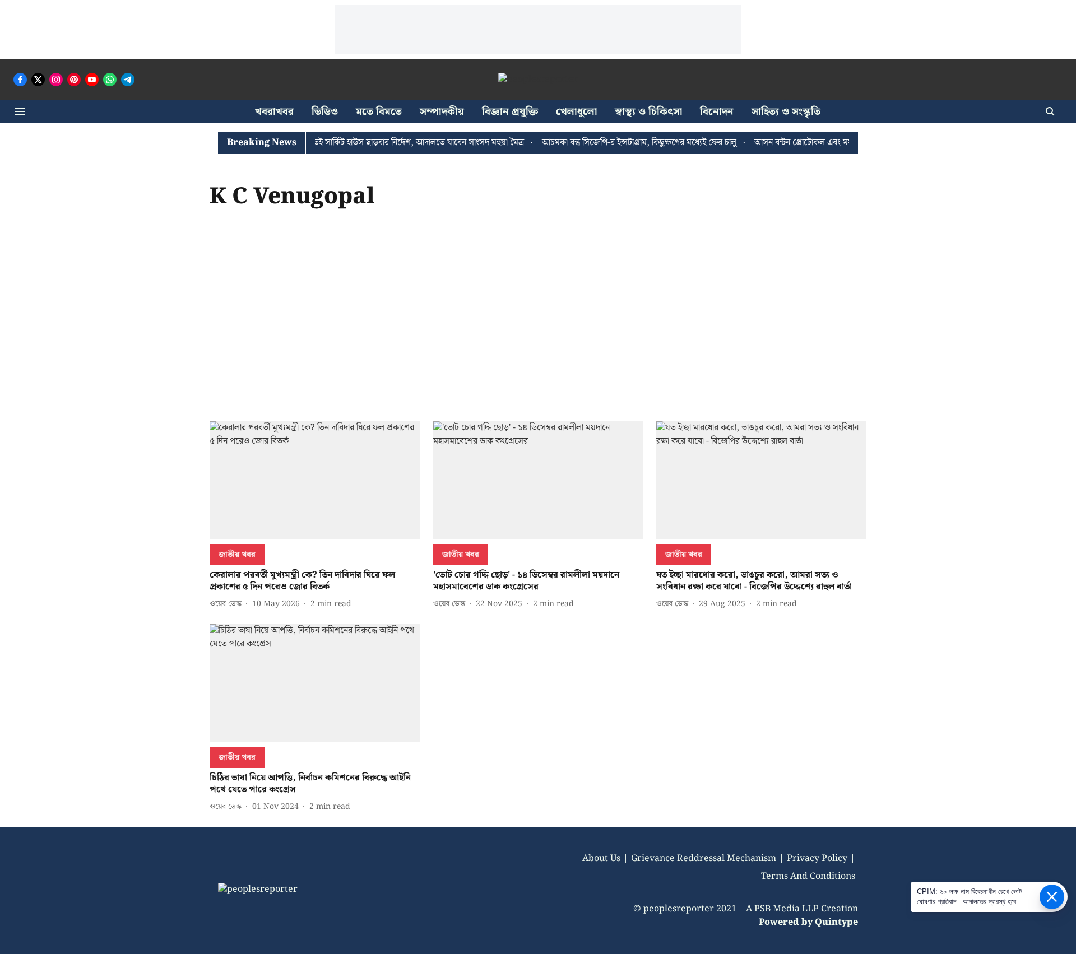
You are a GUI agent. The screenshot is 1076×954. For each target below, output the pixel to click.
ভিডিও (325, 111)
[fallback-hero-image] (315, 480)
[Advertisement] (538, 319)
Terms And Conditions (808, 876)
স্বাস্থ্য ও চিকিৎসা (648, 111)
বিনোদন (717, 111)
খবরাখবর (274, 111)
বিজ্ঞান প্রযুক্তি (510, 111)
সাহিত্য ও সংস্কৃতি (786, 111)
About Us (601, 858)
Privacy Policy (817, 858)
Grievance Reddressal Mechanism (703, 858)
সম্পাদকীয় (442, 111)
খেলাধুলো (576, 111)
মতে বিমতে (379, 111)
